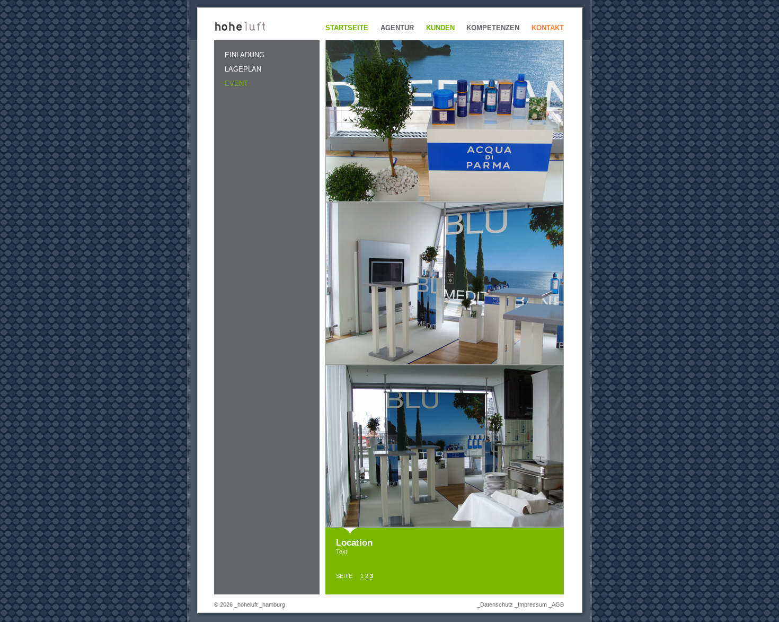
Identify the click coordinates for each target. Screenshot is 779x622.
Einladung (244, 55)
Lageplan (243, 69)
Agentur (397, 28)
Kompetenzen (492, 28)
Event (236, 83)
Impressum (532, 604)
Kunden (440, 28)
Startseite (346, 28)
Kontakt (548, 28)
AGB (558, 604)
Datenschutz (496, 604)
